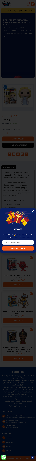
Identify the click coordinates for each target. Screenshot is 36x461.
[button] (33, 211)
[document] (18, 230)
